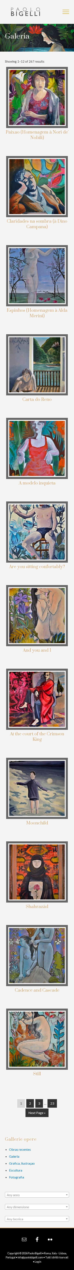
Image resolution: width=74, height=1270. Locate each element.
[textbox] (37, 1195)
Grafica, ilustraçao (22, 1163)
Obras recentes (20, 1149)
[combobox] (37, 1195)
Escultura (15, 1170)
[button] (65, 12)
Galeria (14, 1156)
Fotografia (16, 1177)
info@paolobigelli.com (30, 1257)
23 (52, 1104)
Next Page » (37, 1114)
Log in (38, 1261)
